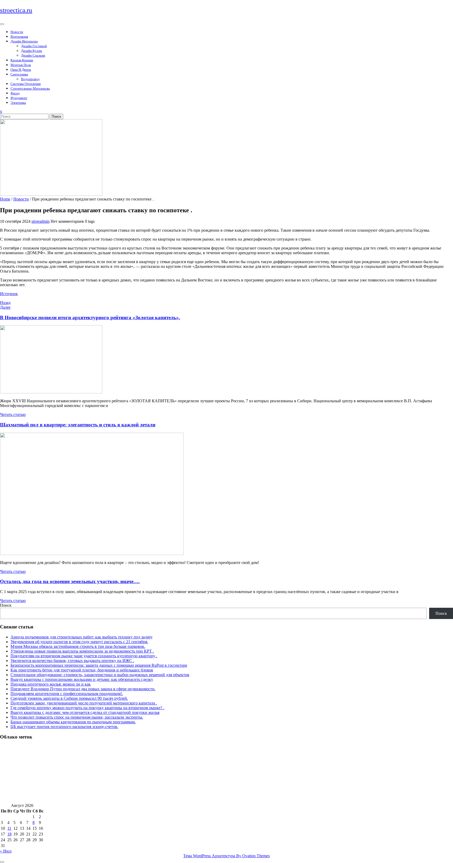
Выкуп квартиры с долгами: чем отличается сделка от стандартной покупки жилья (84, 712)
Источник (9, 293)
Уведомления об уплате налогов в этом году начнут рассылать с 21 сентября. (79, 641)
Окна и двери (20, 70)
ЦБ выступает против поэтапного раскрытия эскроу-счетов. (64, 726)
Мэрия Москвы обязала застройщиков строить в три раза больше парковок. (77, 646)
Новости (16, 32)
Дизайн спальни (33, 55)
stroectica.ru (16, 10)
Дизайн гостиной (34, 46)
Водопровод (30, 79)
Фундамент (18, 98)
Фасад (15, 93)
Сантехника (19, 74)
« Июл (6, 851)
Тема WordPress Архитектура (226, 856)
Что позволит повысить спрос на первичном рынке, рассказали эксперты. (76, 717)
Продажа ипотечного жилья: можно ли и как (50, 684)
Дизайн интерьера (24, 41)
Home (5, 199)
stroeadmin (40, 221)
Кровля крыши (21, 60)
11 (9, 828)
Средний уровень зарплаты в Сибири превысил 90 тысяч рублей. (69, 698)
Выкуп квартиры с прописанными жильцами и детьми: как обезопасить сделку (81, 679)
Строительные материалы (30, 88)
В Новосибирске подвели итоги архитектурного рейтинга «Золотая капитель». (90, 317)
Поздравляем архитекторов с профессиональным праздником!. (66, 693)
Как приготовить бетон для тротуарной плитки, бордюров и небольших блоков (81, 670)
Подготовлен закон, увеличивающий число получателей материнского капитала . (83, 703)
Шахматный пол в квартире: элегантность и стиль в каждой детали (77, 424)
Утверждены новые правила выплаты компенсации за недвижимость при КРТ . (82, 651)
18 (9, 834)
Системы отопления (25, 84)
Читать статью (13, 414)
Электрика (18, 103)
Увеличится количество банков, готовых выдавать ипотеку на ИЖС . (72, 660)
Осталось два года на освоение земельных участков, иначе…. (70, 581)
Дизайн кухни (31, 51)
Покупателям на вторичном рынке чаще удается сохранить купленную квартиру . (83, 656)
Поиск (56, 116)
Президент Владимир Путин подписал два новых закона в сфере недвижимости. (82, 689)
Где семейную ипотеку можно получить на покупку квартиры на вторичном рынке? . (87, 707)
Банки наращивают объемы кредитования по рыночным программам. (73, 722)
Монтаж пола (20, 65)
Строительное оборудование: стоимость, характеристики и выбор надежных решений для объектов (99, 674)
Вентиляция (19, 37)
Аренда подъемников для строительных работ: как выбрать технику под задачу (81, 637)
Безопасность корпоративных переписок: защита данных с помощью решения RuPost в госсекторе (98, 665)
